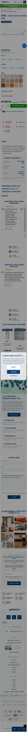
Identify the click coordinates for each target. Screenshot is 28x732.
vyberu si (13, 367)
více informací (13, 375)
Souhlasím (13, 372)
